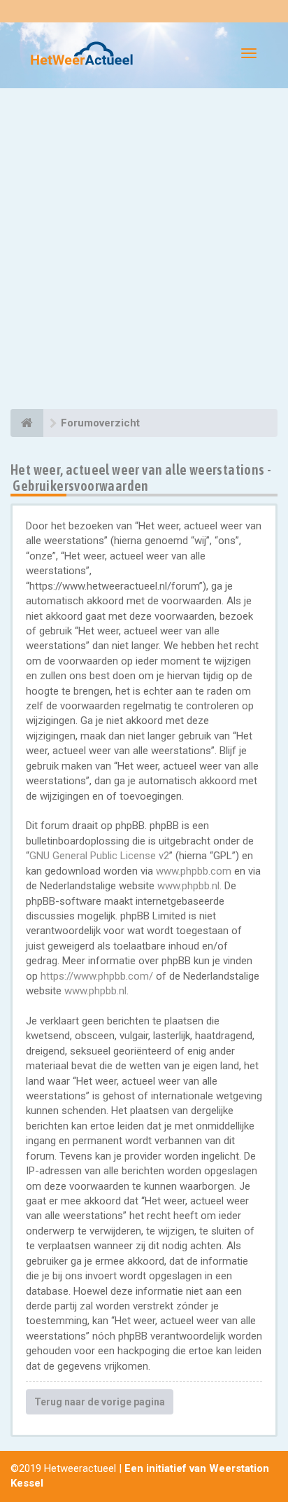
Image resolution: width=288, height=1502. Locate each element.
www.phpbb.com (193, 871)
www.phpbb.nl (188, 885)
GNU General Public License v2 (99, 855)
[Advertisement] (144, 250)
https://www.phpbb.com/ (97, 976)
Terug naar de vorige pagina (99, 1401)
